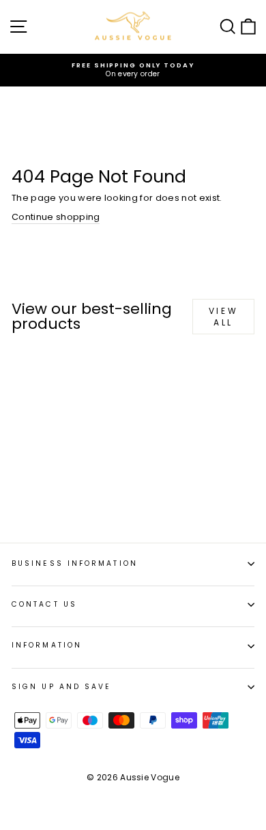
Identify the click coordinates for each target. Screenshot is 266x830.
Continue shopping (56, 217)
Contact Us (44, 604)
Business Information (75, 563)
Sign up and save (61, 687)
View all (223, 316)
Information (47, 645)
